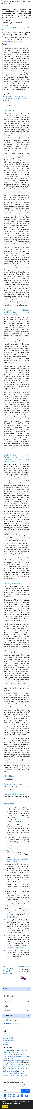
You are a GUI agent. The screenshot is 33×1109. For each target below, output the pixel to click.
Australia (6, 100)
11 (8, 642)
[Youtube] (27, 1096)
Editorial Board (8, 1038)
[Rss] (5, 1099)
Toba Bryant (23, 28)
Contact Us (6, 1042)
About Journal (7, 1036)
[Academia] (18, 1096)
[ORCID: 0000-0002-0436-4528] (28, 27)
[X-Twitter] (9, 1096)
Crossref (10, 821)
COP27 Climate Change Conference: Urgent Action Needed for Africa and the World (16, 1057)
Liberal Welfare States (21, 96)
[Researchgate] (22, 1096)
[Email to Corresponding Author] (13, 27)
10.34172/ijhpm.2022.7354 (13, 42)
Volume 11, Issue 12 (23, 967)
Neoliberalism (7, 96)
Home (5, 1034)
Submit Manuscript (9, 1040)
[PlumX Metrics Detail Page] (23, 978)
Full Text (8, 106)
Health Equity (7, 98)
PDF (10, 996)
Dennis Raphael (7, 28)
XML (7, 993)
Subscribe (25, 1091)
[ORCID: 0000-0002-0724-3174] (15, 27)
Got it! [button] (5, 1107)
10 (18, 638)
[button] (20, 1103)
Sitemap (5, 1044)
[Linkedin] (14, 1096)
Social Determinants (20, 98)
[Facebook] (5, 1096)
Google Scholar (19, 821)
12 (28, 724)
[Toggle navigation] (16, 5)
